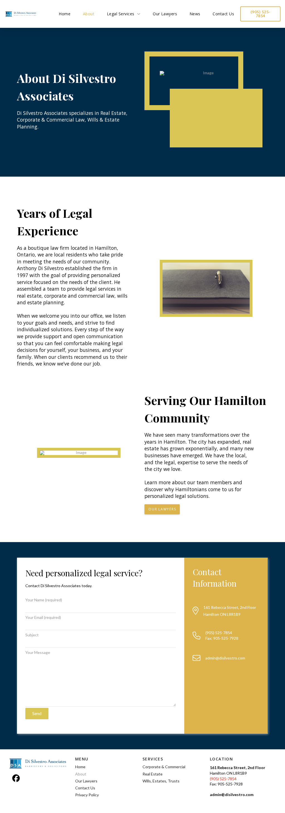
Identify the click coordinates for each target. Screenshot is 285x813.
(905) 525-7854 (223, 778)
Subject (32, 634)
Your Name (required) (43, 599)
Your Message (37, 652)
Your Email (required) (43, 617)
